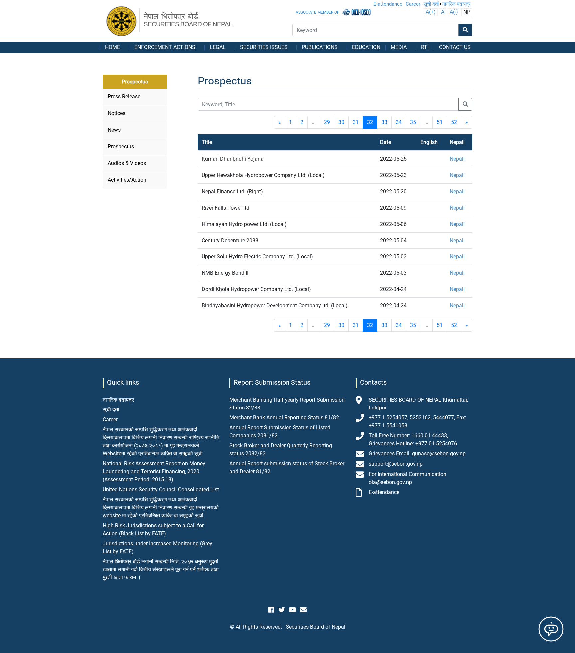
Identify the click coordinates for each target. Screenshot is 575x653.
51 (440, 122)
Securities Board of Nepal (315, 627)
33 (384, 122)
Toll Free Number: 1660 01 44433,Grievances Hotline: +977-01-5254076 (413, 439)
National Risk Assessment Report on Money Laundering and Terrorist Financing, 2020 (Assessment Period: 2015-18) (154, 471)
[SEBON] (122, 21)
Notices (116, 113)
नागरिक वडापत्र (456, 4)
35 (413, 122)
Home (112, 47)
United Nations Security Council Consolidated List (161, 489)
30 (341, 122)
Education (366, 47)
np (466, 12)
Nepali (457, 159)
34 (399, 122)
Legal (218, 47)
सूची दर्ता (431, 4)
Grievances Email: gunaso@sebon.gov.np (417, 453)
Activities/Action (127, 180)
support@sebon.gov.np (396, 464)
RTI (425, 47)
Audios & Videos (127, 163)
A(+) (431, 12)
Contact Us (455, 47)
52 (454, 122)
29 (327, 122)
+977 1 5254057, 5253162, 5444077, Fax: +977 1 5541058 (417, 421)
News (114, 130)
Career (413, 4)
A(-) (454, 12)
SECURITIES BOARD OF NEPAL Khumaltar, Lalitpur (418, 404)
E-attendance (387, 4)
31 (356, 122)
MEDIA (399, 47)
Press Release (124, 96)
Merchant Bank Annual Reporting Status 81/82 (284, 417)
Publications (320, 47)
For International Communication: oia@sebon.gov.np (408, 478)
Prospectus (121, 146)
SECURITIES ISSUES (264, 47)
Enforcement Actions (164, 47)
